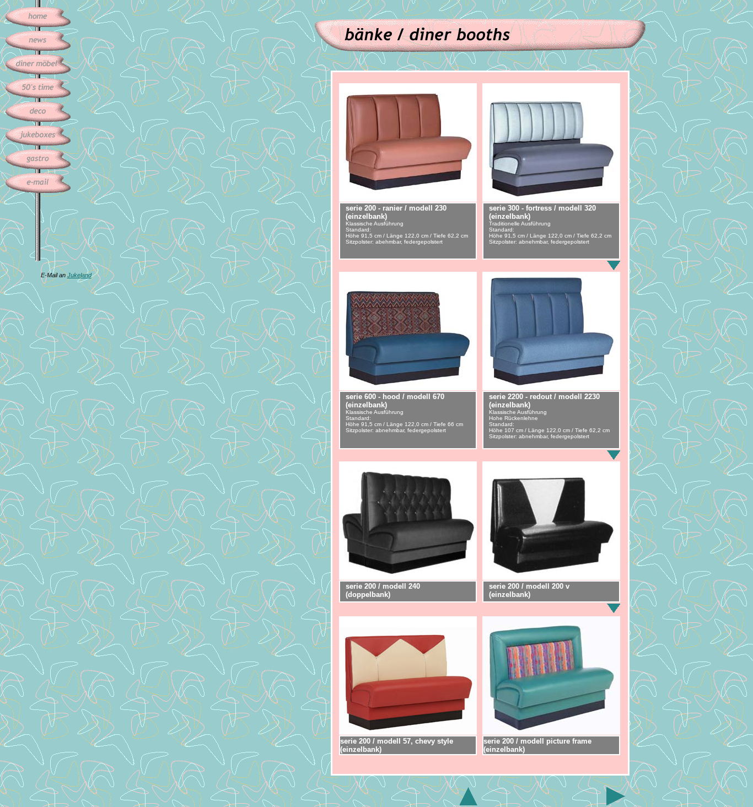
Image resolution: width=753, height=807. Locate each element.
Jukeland (79, 275)
